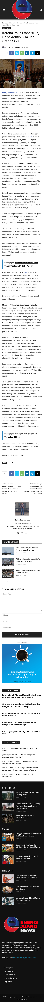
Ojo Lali (5, 829)
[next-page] (7, 581)
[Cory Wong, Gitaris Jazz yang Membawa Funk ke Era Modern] (8, 878)
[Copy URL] (37, 53)
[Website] (26, 532)
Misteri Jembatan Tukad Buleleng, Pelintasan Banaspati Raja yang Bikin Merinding (28, 806)
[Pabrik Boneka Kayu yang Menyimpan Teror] (8, 818)
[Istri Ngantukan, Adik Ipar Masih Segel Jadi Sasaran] (8, 859)
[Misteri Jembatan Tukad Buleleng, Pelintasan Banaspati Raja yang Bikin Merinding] (8, 807)
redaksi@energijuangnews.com (24, 958)
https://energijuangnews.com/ (22, 523)
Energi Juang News (10, 92)
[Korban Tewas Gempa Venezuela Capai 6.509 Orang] (8, 573)
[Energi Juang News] (22, 924)
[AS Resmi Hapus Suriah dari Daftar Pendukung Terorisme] (8, 562)
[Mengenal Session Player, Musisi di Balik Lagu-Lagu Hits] (8, 901)
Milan (30, 137)
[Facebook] (11, 53)
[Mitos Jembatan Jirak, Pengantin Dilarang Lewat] (8, 795)
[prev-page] (3, 581)
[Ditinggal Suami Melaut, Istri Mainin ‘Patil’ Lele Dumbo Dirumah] (8, 837)
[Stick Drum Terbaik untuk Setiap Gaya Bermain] (8, 890)
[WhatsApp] (22, 53)
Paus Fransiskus (14, 463)
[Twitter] (17, 53)
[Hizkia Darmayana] (3, 47)
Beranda (5, 23)
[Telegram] (32, 53)
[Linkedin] (27, 53)
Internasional (13, 23)
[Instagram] (18, 532)
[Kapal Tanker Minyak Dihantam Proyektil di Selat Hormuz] (8, 551)
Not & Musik (7, 871)
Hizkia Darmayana (13, 47)
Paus (26, 272)
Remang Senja (8, 788)
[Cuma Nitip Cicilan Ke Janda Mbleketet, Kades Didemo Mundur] (8, 848)
